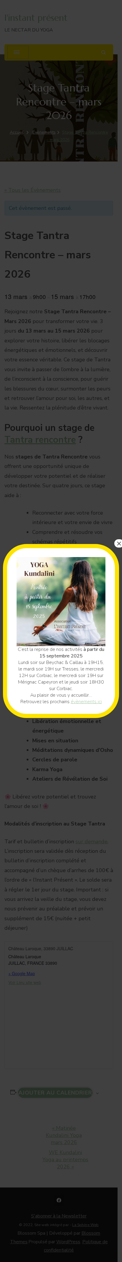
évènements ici (86, 701)
